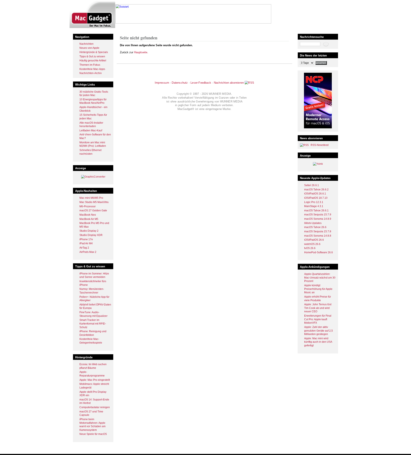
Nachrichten (86, 43)
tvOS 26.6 (310, 248)
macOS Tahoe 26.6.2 (316, 189)
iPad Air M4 (86, 243)
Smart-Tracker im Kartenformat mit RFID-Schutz (92, 324)
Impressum (162, 82)
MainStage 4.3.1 (313, 206)
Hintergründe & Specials (93, 52)
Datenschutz (180, 82)
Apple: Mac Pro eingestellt (94, 379)
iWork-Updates (313, 223)
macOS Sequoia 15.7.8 (317, 231)
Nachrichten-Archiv (90, 73)
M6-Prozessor (87, 206)
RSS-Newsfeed (320, 145)
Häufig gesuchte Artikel (92, 60)
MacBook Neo (87, 214)
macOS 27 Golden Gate (93, 210)
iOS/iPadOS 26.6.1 (315, 193)
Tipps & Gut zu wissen (92, 56)
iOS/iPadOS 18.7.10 (316, 197)
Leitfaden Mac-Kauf (90, 130)
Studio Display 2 (88, 230)
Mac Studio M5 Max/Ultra (94, 202)
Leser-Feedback (201, 82)
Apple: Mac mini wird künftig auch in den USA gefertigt (318, 342)
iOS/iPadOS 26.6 (314, 239)
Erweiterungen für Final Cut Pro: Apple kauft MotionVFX (317, 319)
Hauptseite (140, 52)
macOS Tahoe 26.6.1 (316, 210)
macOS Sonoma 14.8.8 (317, 235)
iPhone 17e (86, 239)
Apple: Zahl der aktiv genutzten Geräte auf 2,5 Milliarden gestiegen (318, 331)
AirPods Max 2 (87, 251)
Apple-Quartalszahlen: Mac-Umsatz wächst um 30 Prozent (319, 278)
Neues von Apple (89, 47)
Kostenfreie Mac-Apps (92, 69)
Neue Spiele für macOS (93, 434)
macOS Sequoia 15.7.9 (317, 214)
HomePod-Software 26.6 (318, 252)
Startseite (125, 28)
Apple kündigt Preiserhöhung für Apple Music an (318, 289)
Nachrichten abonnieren (229, 82)
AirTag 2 (84, 247)
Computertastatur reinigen (94, 407)
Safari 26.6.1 (311, 185)
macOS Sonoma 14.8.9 (317, 218)
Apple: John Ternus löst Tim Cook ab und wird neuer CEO (317, 308)
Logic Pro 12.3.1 (313, 202)
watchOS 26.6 (312, 244)
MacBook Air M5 (88, 219)
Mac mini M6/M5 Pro (91, 197)
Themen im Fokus (89, 64)
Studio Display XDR (91, 235)
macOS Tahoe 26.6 (315, 227)
